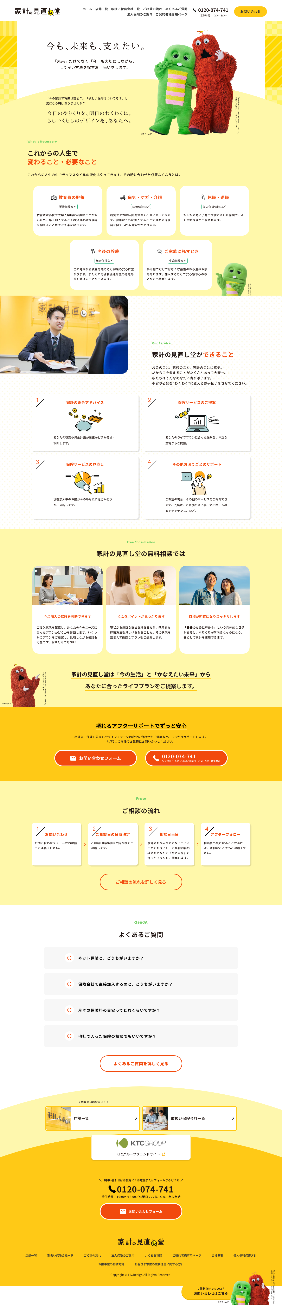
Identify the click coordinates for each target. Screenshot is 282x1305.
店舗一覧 (101, 9)
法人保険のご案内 (140, 14)
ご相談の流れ (152, 9)
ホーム (87, 9)
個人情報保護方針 (245, 1255)
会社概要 (217, 1255)
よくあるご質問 (176, 9)
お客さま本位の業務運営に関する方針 (159, 1264)
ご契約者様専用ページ (172, 14)
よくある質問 (153, 1255)
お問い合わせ (250, 11)
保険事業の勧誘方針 (111, 1264)
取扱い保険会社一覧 (125, 9)
